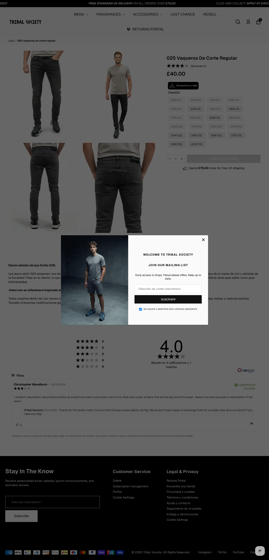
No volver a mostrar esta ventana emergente (170, 309)
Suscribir (168, 299)
